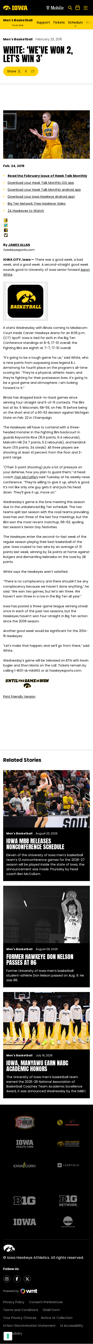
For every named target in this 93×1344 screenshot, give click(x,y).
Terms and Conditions (20, 1310)
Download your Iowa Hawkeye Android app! (41, 196)
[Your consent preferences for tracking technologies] (8, 1336)
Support (43, 22)
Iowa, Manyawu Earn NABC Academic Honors (37, 1065)
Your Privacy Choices (19, 1318)
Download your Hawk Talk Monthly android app (44, 189)
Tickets (59, 22)
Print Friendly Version (19, 696)
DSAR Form (51, 1310)
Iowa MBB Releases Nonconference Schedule (35, 843)
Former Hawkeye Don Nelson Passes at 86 (39, 959)
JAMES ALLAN (19, 245)
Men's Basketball (18, 39)
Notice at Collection (56, 1318)
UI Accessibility (71, 1325)
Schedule (75, 22)
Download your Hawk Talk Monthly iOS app (41, 182)
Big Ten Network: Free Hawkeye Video (37, 203)
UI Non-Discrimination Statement (29, 1325)
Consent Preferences (46, 1302)
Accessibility (12, 1333)
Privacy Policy (13, 1302)
